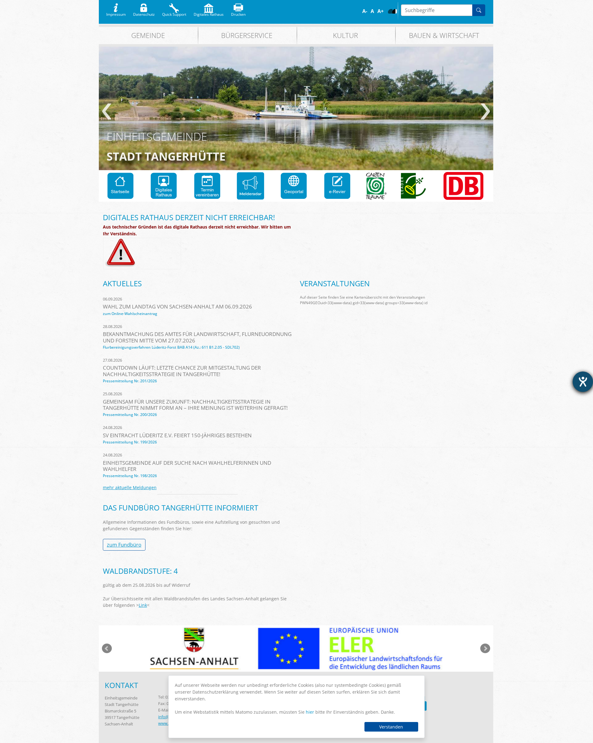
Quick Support (174, 13)
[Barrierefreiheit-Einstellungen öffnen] (583, 382)
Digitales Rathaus (209, 13)
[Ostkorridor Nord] (463, 186)
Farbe (390, 11)
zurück (106, 111)
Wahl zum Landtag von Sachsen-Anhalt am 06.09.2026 (177, 306)
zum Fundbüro (124, 544)
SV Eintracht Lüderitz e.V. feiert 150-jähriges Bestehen (177, 435)
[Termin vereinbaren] (207, 186)
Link (143, 605)
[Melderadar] (250, 186)
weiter (485, 111)
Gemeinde (148, 35)
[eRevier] (337, 186)
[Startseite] (120, 186)
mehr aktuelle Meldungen (130, 487)
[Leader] (413, 186)
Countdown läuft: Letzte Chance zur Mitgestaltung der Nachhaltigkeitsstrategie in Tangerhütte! (182, 370)
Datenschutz (144, 13)
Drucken (238, 13)
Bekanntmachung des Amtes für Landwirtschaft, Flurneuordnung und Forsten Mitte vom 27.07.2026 (197, 337)
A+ (380, 11)
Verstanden (391, 727)
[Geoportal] (293, 186)
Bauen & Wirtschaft (444, 35)
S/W (394, 11)
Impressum (116, 13)
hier (310, 712)
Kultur (345, 35)
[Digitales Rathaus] (163, 186)
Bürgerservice (246, 35)
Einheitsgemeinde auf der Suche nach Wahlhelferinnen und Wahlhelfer (187, 465)
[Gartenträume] (376, 186)
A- (364, 11)
